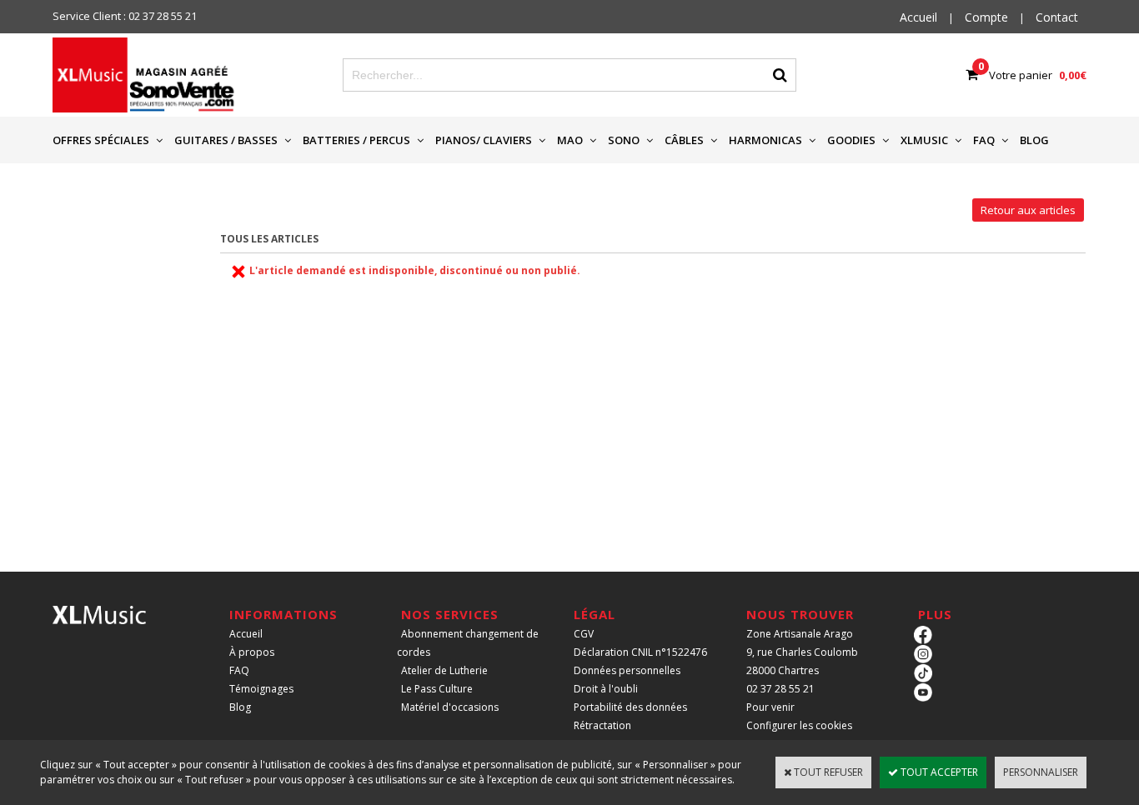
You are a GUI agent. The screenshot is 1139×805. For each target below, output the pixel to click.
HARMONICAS (765, 140)
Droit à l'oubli (606, 689)
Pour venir (770, 707)
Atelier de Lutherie (444, 670)
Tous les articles (269, 239)
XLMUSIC (924, 140)
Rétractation (602, 725)
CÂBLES (684, 140)
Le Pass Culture (437, 689)
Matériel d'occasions (450, 707)
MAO (570, 140)
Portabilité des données (630, 707)
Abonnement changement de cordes (468, 643)
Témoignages (261, 689)
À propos (251, 652)
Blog (240, 707)
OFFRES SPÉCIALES (101, 140)
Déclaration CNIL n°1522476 (640, 652)
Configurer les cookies (799, 725)
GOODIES (851, 140)
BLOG (1034, 140)
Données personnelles (627, 670)
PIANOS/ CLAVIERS (483, 140)
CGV (584, 634)
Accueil (246, 634)
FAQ (984, 140)
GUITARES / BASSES (226, 140)
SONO (624, 140)
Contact (1057, 17)
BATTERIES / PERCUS (356, 140)
